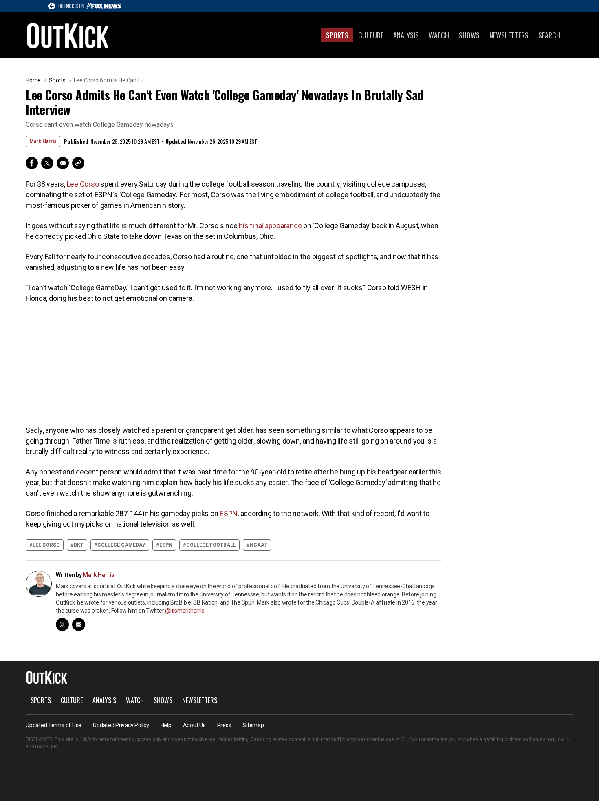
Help (166, 725)
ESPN (229, 513)
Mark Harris (43, 141)
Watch (439, 35)
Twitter (47, 163)
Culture (370, 35)
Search (549, 35)
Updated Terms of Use (53, 725)
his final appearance (270, 225)
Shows (469, 35)
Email (63, 163)
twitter (62, 624)
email (78, 624)
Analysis (406, 35)
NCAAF (258, 545)
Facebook (32, 163)
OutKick (68, 35)
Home (33, 80)
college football (211, 545)
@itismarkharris (184, 610)
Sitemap (253, 725)
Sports (337, 35)
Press (224, 725)
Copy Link (78, 163)
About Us (194, 725)
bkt (79, 545)
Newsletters (509, 35)
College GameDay (121, 545)
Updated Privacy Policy (121, 725)
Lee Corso (83, 184)
